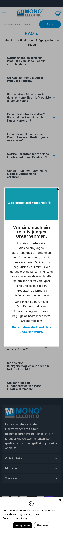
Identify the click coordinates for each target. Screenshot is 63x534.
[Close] (60, 500)
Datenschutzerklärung (15, 518)
